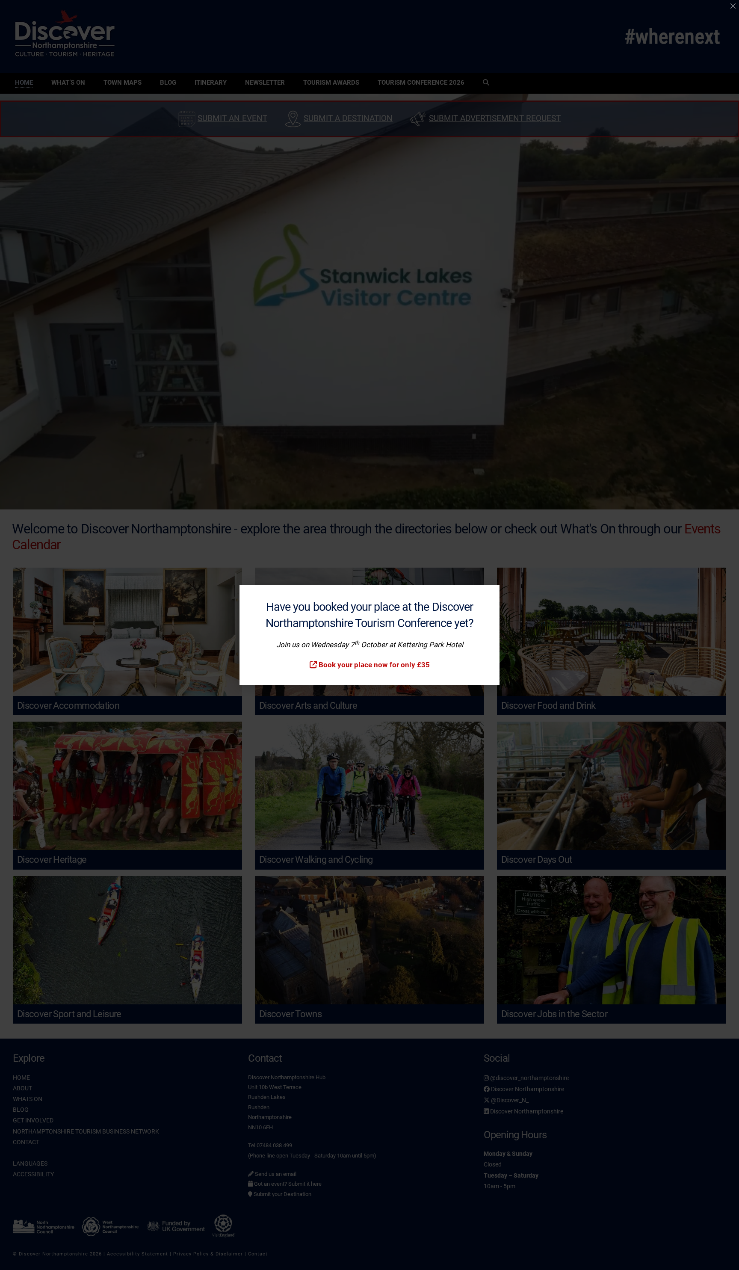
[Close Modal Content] (733, 6)
